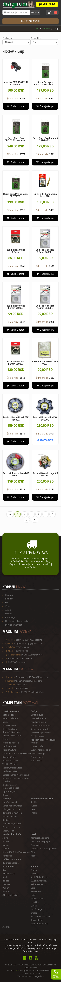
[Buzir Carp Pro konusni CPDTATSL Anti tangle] (45, 126)
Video (7, 606)
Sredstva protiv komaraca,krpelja (10, 786)
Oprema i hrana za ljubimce (43, 848)
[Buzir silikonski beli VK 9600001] (45, 406)
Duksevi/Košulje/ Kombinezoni (16, 852)
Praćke (34, 813)
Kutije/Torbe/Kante (39, 877)
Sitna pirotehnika (10, 895)
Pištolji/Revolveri (38, 736)
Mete (33, 809)
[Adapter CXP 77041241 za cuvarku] (16, 66)
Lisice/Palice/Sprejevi (40, 841)
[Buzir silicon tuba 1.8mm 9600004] (16, 348)
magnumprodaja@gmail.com (28, 643)
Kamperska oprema (40, 838)
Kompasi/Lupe (9, 757)
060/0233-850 (21, 651)
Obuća (5, 848)
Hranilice (35, 902)
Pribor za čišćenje (10, 743)
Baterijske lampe (10, 718)
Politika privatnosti (13, 625)
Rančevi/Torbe (9, 725)
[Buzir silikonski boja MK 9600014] (16, 461)
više (17, 970)
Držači (34, 913)
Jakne (5, 838)
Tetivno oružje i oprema (41, 732)
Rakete (5, 881)
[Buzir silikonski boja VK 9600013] (45, 461)
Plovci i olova (36, 891)
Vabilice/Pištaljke (10, 764)
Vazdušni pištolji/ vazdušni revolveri (43, 741)
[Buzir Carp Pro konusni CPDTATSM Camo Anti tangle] (16, 182)
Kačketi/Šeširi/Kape (11, 859)
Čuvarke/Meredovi (39, 881)
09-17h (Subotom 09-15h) (32, 692)
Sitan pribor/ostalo (39, 923)
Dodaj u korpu (17, 106)
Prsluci (5, 841)
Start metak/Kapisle (11, 823)
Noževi (5, 722)
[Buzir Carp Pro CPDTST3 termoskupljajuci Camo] (16, 126)
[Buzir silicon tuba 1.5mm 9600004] (45, 294)
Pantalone (7, 856)
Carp (33, 888)
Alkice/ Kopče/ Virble (40, 916)
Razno (5, 795)
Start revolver (37, 760)
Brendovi (9, 599)
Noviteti (8, 613)
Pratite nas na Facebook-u (20, 658)
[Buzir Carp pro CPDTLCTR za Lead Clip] (45, 70)
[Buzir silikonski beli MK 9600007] (16, 406)
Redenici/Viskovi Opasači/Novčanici (11, 730)
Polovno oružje (37, 746)
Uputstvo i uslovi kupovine (17, 621)
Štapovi (34, 870)
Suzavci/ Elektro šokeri (41, 750)
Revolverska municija (12, 813)
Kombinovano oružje (40, 729)
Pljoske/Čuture (9, 750)
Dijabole (6, 820)
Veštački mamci (38, 884)
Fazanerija (10, 617)
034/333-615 (21, 684)
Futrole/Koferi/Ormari (12, 735)
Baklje (5, 877)
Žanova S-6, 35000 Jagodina (29, 640)
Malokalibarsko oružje (41, 725)
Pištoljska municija (11, 809)
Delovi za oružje (38, 753)
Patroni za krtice (10, 760)
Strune (34, 906)
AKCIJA (48, 4)
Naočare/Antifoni (10, 746)
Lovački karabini (38, 718)
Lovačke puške (37, 715)
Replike (34, 802)
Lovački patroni (9, 802)
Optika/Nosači (9, 715)
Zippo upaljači (9, 791)
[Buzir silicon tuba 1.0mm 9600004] (16, 294)
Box (4, 870)
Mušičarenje (36, 909)
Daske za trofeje (9, 771)
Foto (7, 602)
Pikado (34, 852)
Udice (33, 895)
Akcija (8, 610)
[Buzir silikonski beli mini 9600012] (45, 350)
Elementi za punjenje (11, 827)
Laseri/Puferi (8, 831)
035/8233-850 (22, 647)
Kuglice (34, 806)
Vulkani (5, 888)
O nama (9, 595)
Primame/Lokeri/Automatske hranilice (15, 780)
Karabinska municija (12, 806)
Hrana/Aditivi (37, 898)
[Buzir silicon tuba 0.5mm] (16, 237)
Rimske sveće (8, 873)
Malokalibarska (9, 816)
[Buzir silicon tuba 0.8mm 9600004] (45, 238)
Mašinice (35, 873)
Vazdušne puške (38, 722)
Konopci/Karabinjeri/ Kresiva (15, 775)
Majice (5, 845)
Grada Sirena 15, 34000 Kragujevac (32, 677)
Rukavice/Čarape (10, 863)
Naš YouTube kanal (17, 662)
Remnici (6, 739)
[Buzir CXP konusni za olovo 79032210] (45, 180)
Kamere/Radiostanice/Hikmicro (16, 753)
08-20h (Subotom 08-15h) (32, 655)
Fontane (6, 884)
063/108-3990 (21, 688)
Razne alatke (37, 920)
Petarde (6, 891)
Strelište (6, 927)
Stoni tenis (35, 845)
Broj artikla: (36, 38)
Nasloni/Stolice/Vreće (12, 768)
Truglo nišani (37, 757)
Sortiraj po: (8, 38)
